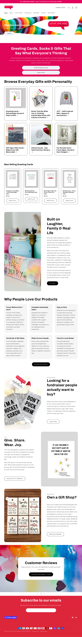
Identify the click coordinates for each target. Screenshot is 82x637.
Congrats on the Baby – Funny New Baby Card (12, 192)
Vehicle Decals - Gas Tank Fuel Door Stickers (40, 149)
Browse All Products (41, 364)
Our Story (52, 283)
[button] (52, 13)
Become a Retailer (55, 534)
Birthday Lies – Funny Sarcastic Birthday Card (69, 192)
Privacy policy (35, 631)
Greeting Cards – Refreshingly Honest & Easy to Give (15, 113)
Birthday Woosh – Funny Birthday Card (31, 191)
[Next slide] (44, 594)
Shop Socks (41, 72)
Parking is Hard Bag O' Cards (41, 574)
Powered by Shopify (25, 631)
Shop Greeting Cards (41, 67)
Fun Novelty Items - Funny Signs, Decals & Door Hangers (65, 150)
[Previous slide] (37, 594)
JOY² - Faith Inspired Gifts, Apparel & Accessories (65, 113)
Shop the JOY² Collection (15, 478)
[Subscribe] (54, 610)
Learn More (53, 421)
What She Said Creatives (14, 631)
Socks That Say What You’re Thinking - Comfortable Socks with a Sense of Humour (40, 114)
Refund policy (44, 631)
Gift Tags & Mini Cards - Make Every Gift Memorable (15, 150)
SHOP (9, 33)
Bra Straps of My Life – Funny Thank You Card (50, 192)
